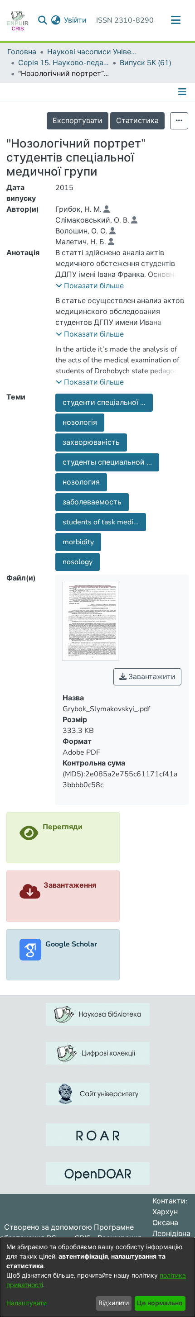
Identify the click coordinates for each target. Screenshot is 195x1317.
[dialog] (97, 1277)
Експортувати (77, 121)
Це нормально (160, 1303)
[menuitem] (55, 20)
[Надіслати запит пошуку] (42, 20)
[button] (89, 286)
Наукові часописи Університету (92, 52)
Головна (21, 52)
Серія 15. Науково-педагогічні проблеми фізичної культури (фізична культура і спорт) (63, 63)
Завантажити (151, 677)
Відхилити (113, 1303)
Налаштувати (26, 1303)
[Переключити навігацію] (175, 20)
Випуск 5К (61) (145, 63)
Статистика (137, 121)
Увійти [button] (76, 20)
